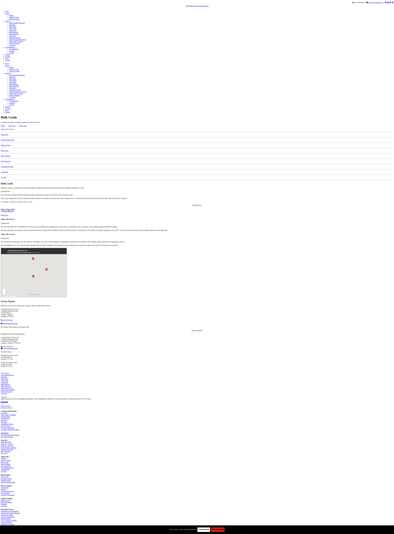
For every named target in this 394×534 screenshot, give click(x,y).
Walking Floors (6, 480)
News (7, 58)
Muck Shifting (5, 156)
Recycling (4, 413)
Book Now (4, 215)
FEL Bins (4, 422)
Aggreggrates (5, 469)
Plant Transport (14, 34)
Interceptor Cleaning (7, 524)
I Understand (203, 529)
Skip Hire (12, 25)
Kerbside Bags (5, 417)
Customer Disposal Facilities (10, 429)
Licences (12, 51)
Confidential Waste (7, 424)
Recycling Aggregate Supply (10, 435)
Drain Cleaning (6, 519)
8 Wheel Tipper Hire (7, 140)
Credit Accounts (14, 19)
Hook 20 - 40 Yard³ (7, 446)
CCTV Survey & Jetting (9, 520)
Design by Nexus (6, 408)
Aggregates (12, 30)
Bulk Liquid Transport (8, 482)
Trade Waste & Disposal (17, 23)
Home (7, 11)
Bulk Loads (23, 126)
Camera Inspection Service (17, 40)
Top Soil (3, 177)
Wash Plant (12, 27)
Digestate (4, 504)
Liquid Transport (14, 43)
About (7, 13)
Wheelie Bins (5, 418)
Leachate (4, 506)
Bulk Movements (6, 502)
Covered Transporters (8, 495)
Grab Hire (12, 36)
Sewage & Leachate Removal (10, 513)
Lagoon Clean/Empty (8, 517)
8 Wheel (3, 458)
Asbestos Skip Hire (7, 449)
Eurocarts (4, 420)
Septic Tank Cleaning (16, 41)
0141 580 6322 (9, 211)
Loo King (12, 45)
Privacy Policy (5, 406)
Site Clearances (6, 161)
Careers (7, 55)
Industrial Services (15, 38)
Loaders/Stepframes (7, 491)
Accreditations (9, 47)
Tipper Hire (13, 28)
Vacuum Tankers (6, 522)
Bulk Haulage (13, 32)
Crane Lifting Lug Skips (9, 448)
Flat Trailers (5, 477)
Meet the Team (14, 17)
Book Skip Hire (6, 442)
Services (7, 21)
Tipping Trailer (5, 145)
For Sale (7, 56)
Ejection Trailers (6, 479)
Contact (7, 60)
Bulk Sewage (5, 500)
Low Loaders (5, 493)
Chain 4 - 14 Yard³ (7, 444)
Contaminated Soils (7, 167)
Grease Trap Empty (7, 515)
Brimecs (3, 489)
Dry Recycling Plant (7, 428)
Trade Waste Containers (8, 415)
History (11, 15)
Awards (11, 53)
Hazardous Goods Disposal (10, 511)
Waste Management (7, 375)
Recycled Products (7, 437)
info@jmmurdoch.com (375, 2)
